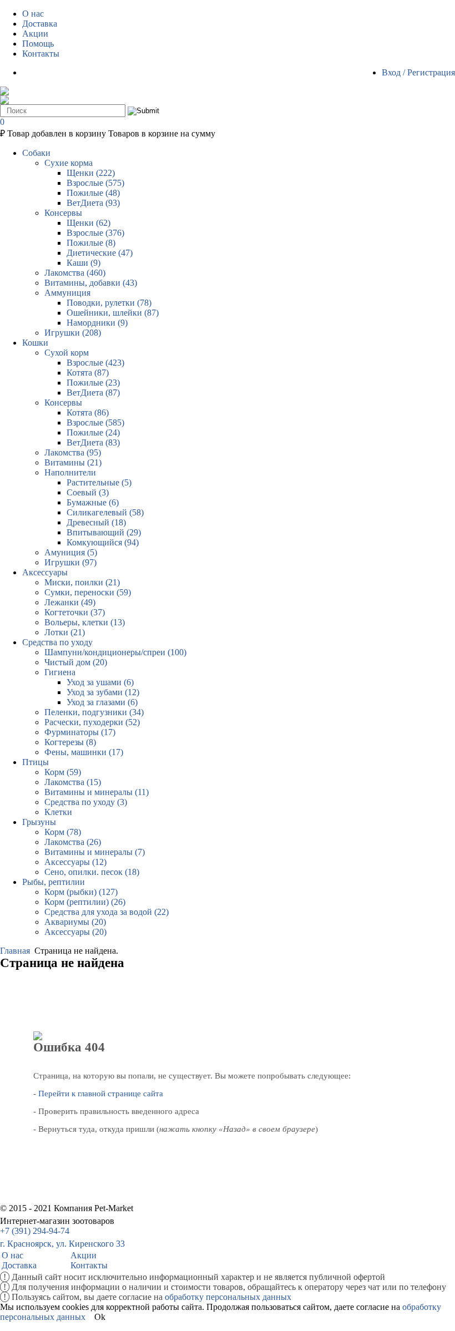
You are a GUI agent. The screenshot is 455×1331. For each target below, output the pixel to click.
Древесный (96, 522)
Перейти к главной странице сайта (100, 1093)
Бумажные (93, 502)
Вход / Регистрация (418, 72)
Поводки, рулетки (109, 302)
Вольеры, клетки (84, 622)
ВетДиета (93, 203)
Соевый (88, 492)
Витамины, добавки (90, 282)
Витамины (73, 462)
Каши (83, 262)
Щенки (91, 173)
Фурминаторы (79, 732)
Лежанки (69, 602)
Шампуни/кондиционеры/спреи (115, 652)
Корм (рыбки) (81, 892)
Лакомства (74, 272)
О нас (12, 1255)
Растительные (99, 482)
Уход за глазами (102, 702)
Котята (88, 372)
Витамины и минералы (96, 792)
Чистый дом (75, 662)
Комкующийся (103, 542)
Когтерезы (70, 742)
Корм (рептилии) (84, 902)
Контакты (89, 1265)
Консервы (63, 212)
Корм (62, 772)
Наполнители (70, 472)
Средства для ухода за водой (106, 912)
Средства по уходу (85, 802)
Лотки (64, 632)
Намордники (97, 322)
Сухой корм (66, 352)
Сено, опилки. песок (91, 872)
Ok (99, 1317)
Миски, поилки (82, 582)
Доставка (19, 1265)
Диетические (100, 252)
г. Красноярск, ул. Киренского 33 (62, 1243)
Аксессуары (75, 862)
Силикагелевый (105, 512)
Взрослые (95, 183)
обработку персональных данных (228, 1297)
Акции (83, 1255)
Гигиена (59, 672)
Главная (15, 950)
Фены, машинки (83, 752)
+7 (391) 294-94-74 (34, 1231)
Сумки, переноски (87, 592)
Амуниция (70, 552)
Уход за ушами (100, 682)
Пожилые (93, 193)
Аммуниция (67, 292)
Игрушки (72, 332)
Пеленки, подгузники (94, 712)
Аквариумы (75, 922)
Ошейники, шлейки (113, 312)
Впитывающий (104, 532)
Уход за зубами (103, 692)
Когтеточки (74, 612)
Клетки (58, 812)
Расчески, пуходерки (92, 722)
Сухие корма (68, 163)
